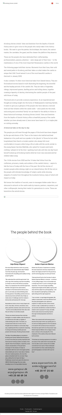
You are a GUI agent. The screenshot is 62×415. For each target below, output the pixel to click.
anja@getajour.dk (18, 372)
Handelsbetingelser (37, 409)
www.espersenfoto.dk (44, 363)
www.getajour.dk (17, 369)
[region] (31, 24)
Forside (21, 409)
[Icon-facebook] (42, 377)
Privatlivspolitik (28, 409)
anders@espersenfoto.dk (44, 367)
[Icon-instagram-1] (46, 377)
